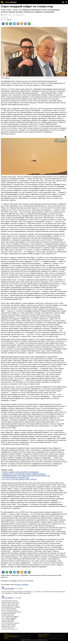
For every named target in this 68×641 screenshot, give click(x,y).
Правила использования (43, 634)
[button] (65, 137)
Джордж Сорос (7, 15)
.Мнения (13, 2)
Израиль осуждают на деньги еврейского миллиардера (20, 472)
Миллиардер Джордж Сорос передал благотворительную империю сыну (26, 475)
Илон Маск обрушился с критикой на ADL (16, 477)
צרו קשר (6, 638)
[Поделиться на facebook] (3, 23)
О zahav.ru (6, 634)
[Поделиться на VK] (25, 23)
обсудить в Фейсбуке (21, 584)
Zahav (7, 2)
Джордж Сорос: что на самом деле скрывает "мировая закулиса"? (24, 474)
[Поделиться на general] (10, 23)
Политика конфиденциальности (11, 636)
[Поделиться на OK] (21, 23)
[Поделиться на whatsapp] (6, 23)
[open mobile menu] (2, 2)
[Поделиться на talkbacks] (29, 23)
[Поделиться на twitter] (14, 23)
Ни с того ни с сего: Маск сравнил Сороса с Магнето (19, 479)
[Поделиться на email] (18, 23)
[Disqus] (34, 608)
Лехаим (9, 19)
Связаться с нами (42, 636)
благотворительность (18, 15)
